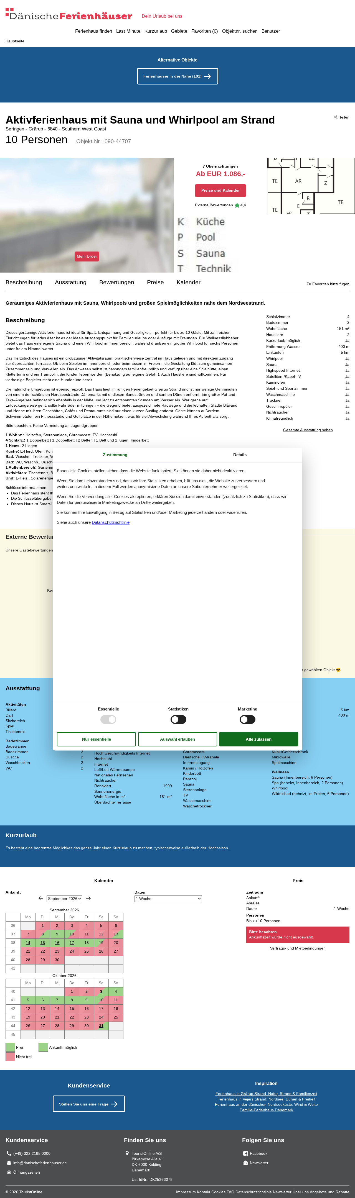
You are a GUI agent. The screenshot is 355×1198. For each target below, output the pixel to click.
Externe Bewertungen (214, 205)
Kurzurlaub (155, 31)
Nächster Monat (88, 898)
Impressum (186, 1192)
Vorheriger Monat (41, 898)
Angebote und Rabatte (329, 1192)
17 (72, 942)
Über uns (301, 1192)
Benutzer (271, 31)
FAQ (230, 1192)
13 (116, 934)
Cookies (218, 1192)
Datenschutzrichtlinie (253, 1192)
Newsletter (282, 1192)
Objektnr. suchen (239, 31)
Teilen (344, 117)
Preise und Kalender (220, 190)
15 (42, 942)
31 (101, 1025)
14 (28, 942)
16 (57, 942)
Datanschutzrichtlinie (111, 522)
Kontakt (203, 1192)
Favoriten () (204, 31)
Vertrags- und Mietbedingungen (298, 948)
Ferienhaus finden (93, 31)
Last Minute (128, 31)
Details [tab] (240, 454)
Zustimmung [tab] (115, 454)
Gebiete (179, 31)
